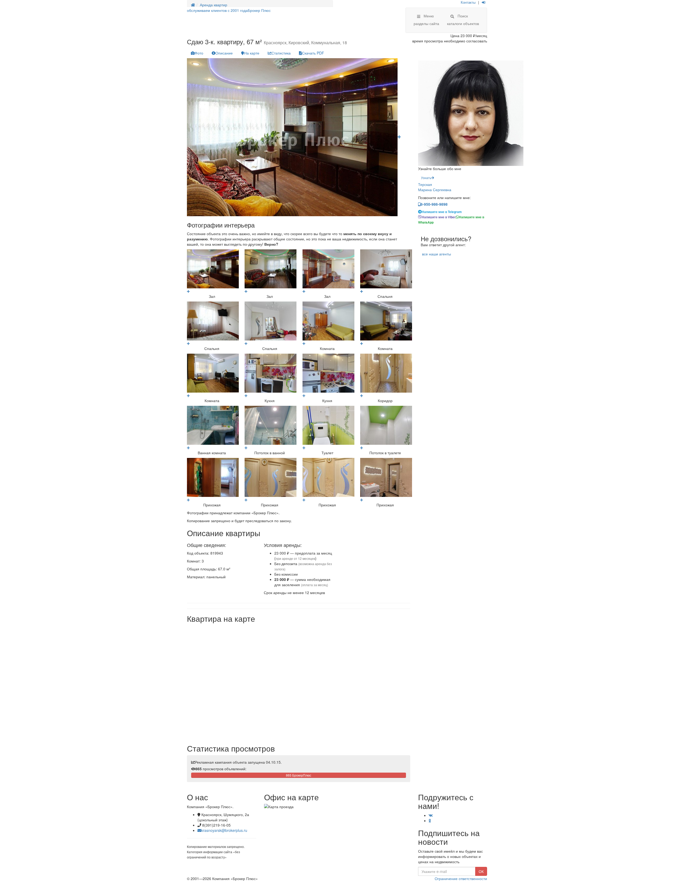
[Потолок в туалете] (361, 447)
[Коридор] (361, 395)
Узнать (426, 177)
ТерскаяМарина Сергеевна (434, 187)
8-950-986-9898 (434, 204)
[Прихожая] (188, 499)
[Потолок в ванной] (246, 447)
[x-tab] (197, 53)
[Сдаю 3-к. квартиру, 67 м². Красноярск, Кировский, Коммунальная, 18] (399, 136)
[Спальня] (361, 291)
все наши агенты (436, 253)
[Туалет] (304, 447)
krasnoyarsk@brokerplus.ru (224, 830)
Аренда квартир (213, 4)
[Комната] (304, 343)
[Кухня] (246, 395)
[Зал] (188, 291)
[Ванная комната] (188, 447)
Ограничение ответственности (461, 878)
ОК (481, 871)
